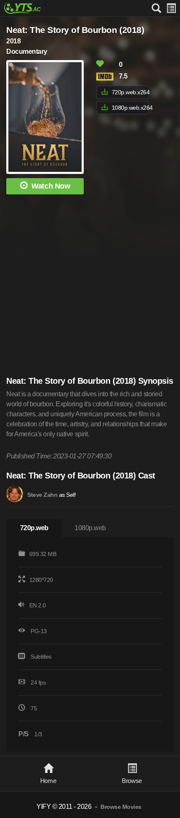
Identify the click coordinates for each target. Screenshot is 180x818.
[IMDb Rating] (106, 76)
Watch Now (50, 186)
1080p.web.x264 (130, 107)
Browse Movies (120, 807)
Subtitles (41, 656)
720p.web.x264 (130, 92)
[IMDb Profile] (14, 494)
